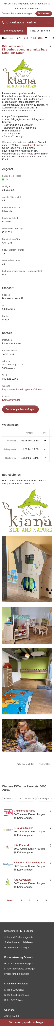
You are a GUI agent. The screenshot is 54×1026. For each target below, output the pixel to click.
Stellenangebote (13, 30)
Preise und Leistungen (16, 947)
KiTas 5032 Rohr (13, 1000)
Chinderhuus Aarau (24, 810)
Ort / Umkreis (24, 798)
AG (5, 38)
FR (49, 38)
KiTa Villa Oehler (23, 828)
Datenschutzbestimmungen (17, 13)
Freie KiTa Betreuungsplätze (20, 963)
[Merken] (50, 46)
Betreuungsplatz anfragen (20, 409)
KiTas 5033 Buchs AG (16, 995)
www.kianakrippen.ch (34, 145)
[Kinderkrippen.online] (19, 22)
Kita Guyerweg (22, 879)
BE (41, 38)
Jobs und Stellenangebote (18, 937)
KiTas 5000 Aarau (14, 989)
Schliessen (44, 13)
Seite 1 (11, 900)
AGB (7, 1016)
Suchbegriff (43, 798)
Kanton (7, 798)
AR (20, 38)
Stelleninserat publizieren (18, 942)
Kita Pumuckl (21, 845)
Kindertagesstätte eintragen (19, 968)
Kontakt (16, 1016)
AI (13, 38)
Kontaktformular (11, 400)
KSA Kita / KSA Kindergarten (30, 862)
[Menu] (49, 22)
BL (27, 38)
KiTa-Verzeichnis (40, 30)
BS (34, 38)
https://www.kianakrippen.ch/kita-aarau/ (23, 389)
